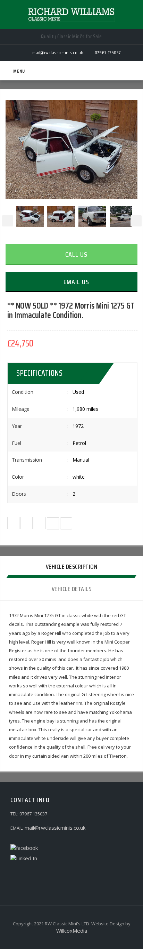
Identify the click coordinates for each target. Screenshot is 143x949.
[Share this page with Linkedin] (66, 523)
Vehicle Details (72, 589)
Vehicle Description (72, 567)
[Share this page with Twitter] (26, 523)
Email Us (75, 281)
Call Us (75, 254)
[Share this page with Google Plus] (40, 523)
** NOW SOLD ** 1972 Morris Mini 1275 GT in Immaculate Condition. (71, 310)
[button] (13, 523)
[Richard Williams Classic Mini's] (71, 14)
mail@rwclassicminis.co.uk (55, 827)
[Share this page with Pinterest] (53, 523)
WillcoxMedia (71, 930)
